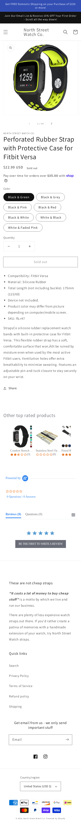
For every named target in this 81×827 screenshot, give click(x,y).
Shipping (15, 706)
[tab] (13, 515)
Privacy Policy (19, 676)
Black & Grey (50, 197)
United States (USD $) (37, 786)
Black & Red (47, 207)
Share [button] (13, 388)
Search (14, 666)
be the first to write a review (41, 543)
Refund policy (19, 696)
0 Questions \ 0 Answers (21, 496)
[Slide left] (30, 124)
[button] (6, 32)
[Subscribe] (67, 740)
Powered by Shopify (55, 818)
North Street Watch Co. (34, 818)
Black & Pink (17, 207)
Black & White (18, 217)
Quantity (9, 238)
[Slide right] (51, 124)
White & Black (50, 217)
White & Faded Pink (23, 228)
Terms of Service (21, 686)
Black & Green (18, 197)
